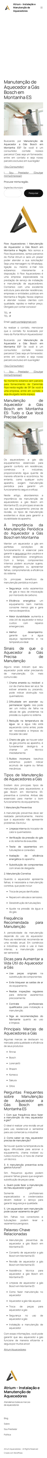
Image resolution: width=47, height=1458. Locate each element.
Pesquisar (33, 193)
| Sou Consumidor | (14, 166)
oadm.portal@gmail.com (23, 321)
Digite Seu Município (13, 187)
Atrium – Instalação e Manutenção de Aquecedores (24, 7)
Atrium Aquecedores (15, 1349)
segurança (21, 553)
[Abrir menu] (41, 7)
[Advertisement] (23, 47)
